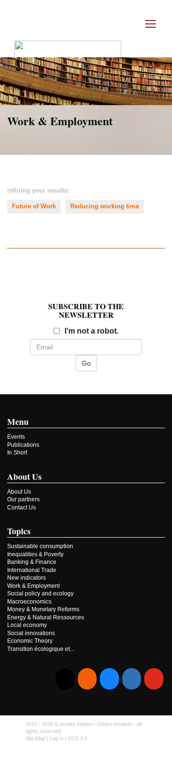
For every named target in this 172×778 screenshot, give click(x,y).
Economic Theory (30, 641)
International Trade (31, 570)
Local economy (27, 625)
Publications (23, 445)
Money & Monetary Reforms (43, 609)
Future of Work (34, 206)
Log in (57, 738)
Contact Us (21, 507)
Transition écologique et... (40, 649)
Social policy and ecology (40, 593)
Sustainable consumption (40, 546)
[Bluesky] (109, 679)
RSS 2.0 (77, 738)
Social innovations (31, 633)
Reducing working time (104, 206)
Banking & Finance (31, 562)
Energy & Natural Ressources (45, 617)
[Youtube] (153, 679)
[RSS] (87, 679)
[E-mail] (64, 679)
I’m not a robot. (91, 331)
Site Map (35, 738)
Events (16, 437)
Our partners (23, 499)
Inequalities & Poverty (35, 554)
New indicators (26, 578)
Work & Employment (33, 586)
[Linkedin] (131, 679)
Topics (19, 531)
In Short (17, 452)
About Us (19, 492)
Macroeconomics (29, 602)
